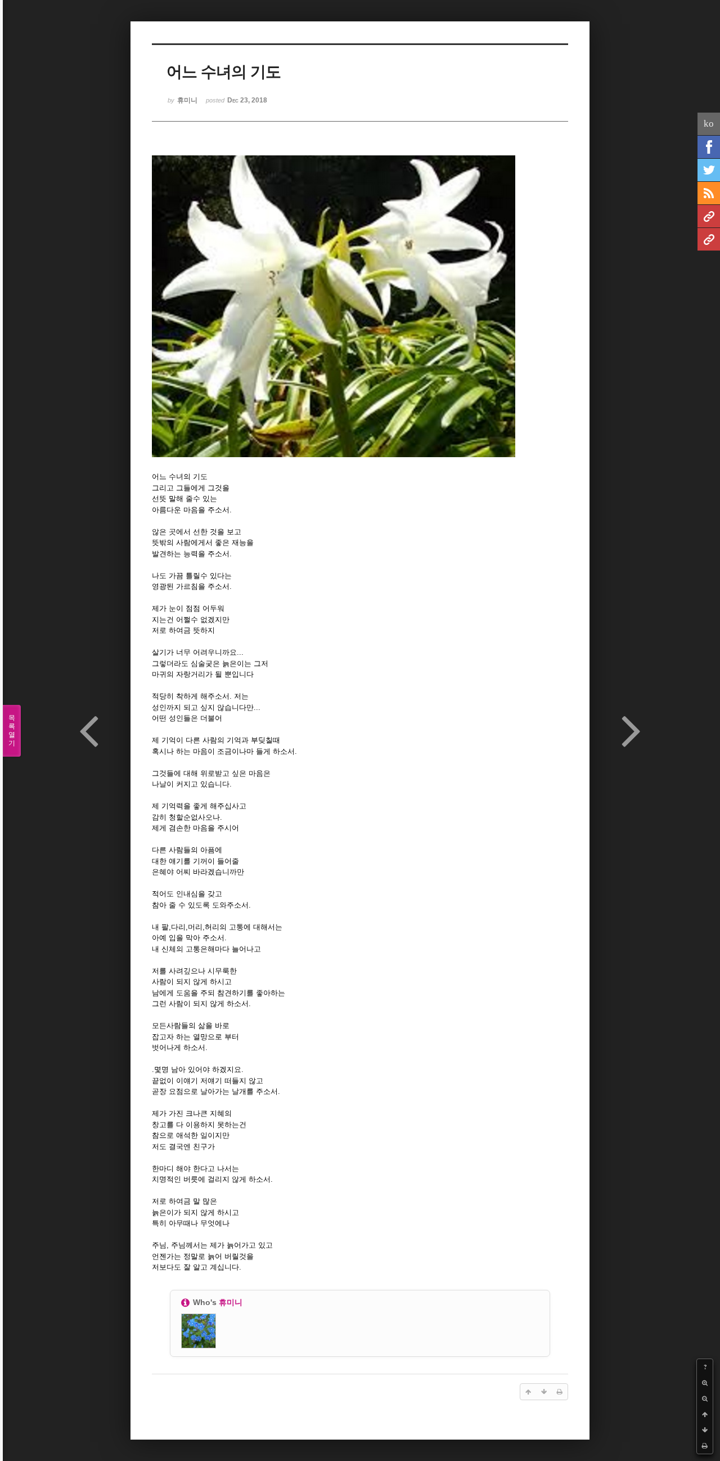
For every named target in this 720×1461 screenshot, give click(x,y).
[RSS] (709, 193)
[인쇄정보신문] (709, 239)
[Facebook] (709, 147)
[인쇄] (705, 1446)
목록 (11, 730)
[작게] (705, 1398)
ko (709, 123)
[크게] (705, 1383)
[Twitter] (709, 170)
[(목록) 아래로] (705, 1430)
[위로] (705, 1414)
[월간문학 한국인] (709, 216)
